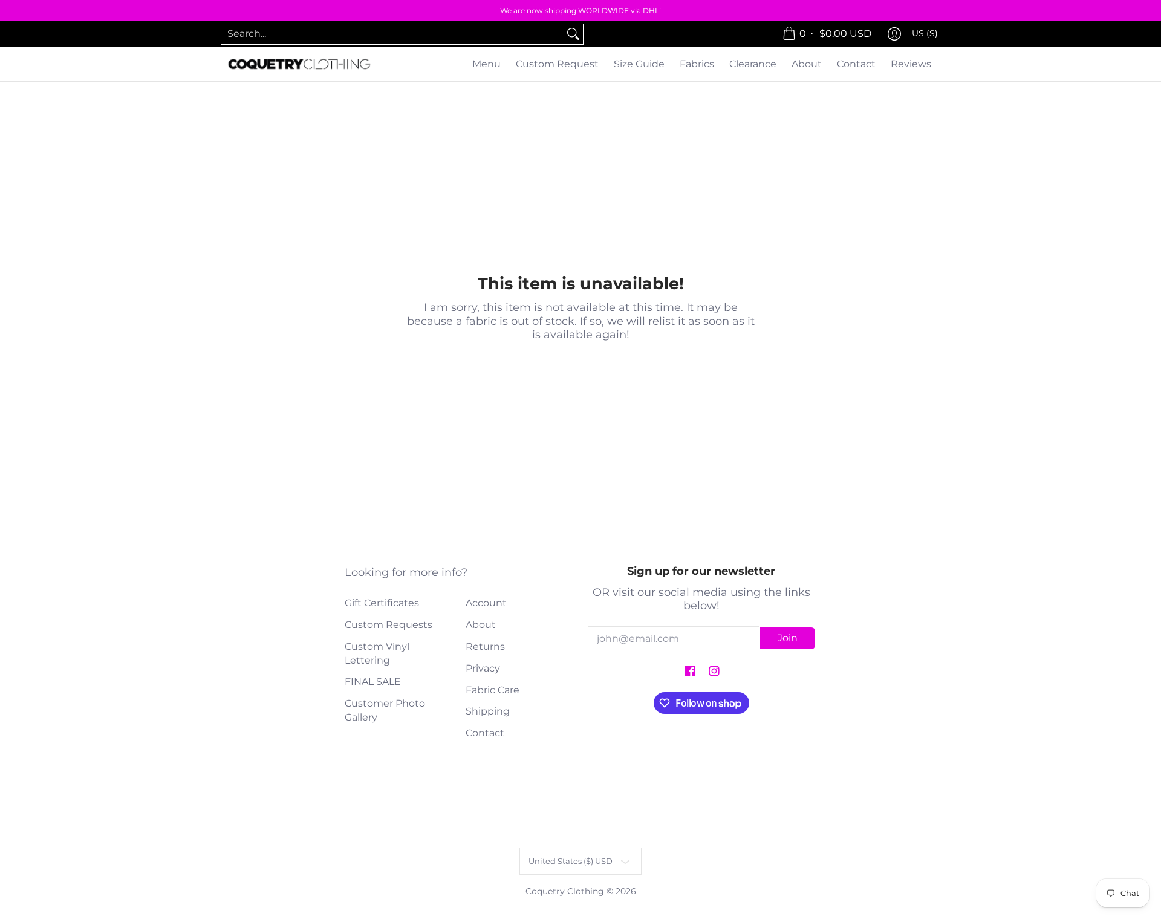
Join (788, 638)
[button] (689, 671)
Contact (485, 733)
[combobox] (392, 34)
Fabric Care (492, 690)
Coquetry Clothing (564, 891)
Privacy (483, 668)
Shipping (488, 711)
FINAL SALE (373, 681)
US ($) (925, 33)
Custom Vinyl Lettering (377, 653)
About (481, 624)
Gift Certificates (382, 603)
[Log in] (894, 34)
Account (486, 603)
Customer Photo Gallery (385, 710)
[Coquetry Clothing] (299, 64)
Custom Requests (388, 624)
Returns (485, 646)
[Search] (573, 34)
